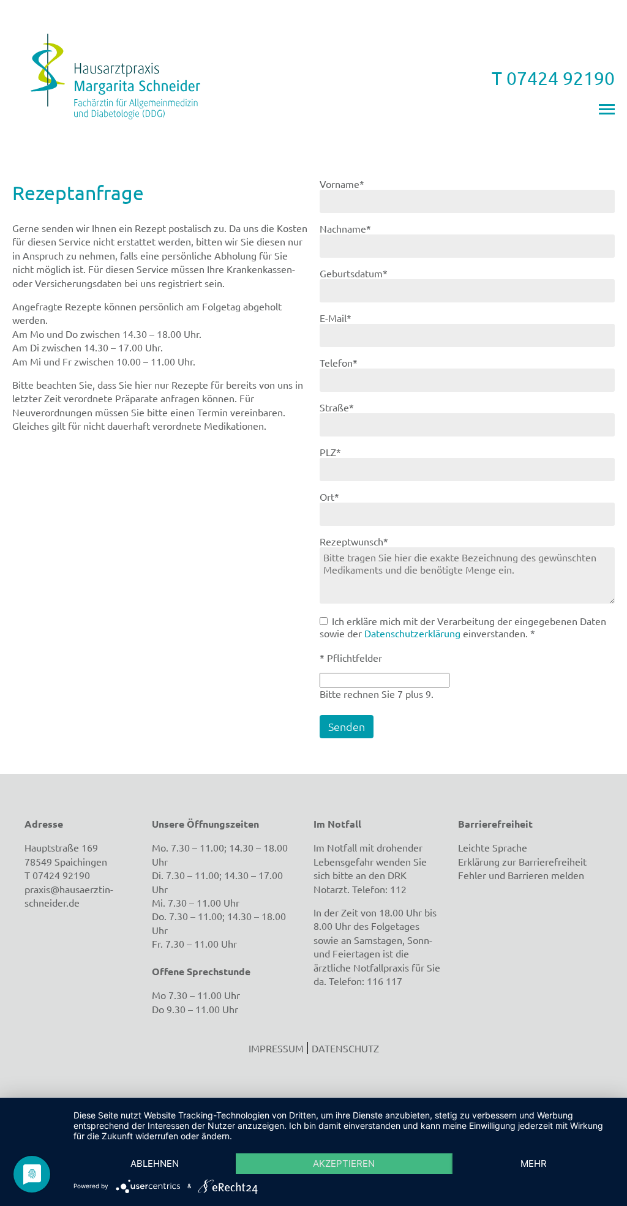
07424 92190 (61, 875)
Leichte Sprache (492, 847)
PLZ (342, 452)
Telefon (342, 362)
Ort (342, 496)
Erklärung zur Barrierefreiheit (522, 861)
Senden (346, 726)
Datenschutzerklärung (412, 633)
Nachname (345, 228)
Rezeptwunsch (354, 541)
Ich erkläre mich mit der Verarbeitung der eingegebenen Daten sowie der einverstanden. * (463, 627)
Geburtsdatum (354, 273)
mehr (533, 1163)
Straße (342, 407)
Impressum (276, 1048)
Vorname (342, 184)
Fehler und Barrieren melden (521, 875)
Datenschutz (345, 1048)
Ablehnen (154, 1163)
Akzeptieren (344, 1163)
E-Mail (342, 318)
